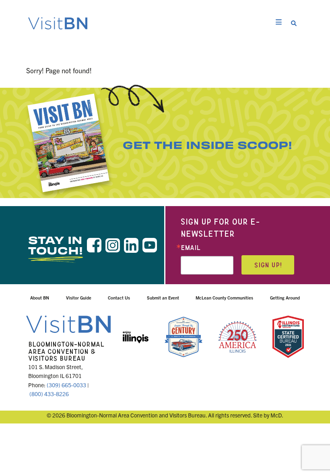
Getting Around (285, 297)
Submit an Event (163, 297)
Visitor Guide (78, 297)
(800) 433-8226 (49, 393)
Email (190, 248)
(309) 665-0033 (66, 384)
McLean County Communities (224, 297)
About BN (39, 297)
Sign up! (268, 265)
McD (276, 415)
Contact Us (119, 297)
